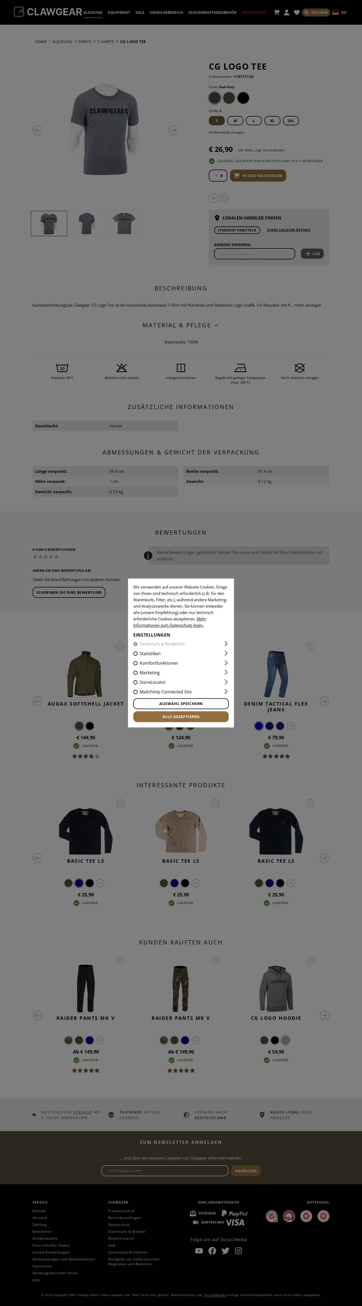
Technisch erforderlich (162, 644)
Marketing (150, 673)
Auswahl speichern (181, 703)
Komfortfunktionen (159, 663)
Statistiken (150, 654)
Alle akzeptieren (181, 716)
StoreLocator (153, 682)
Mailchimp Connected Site (166, 692)
